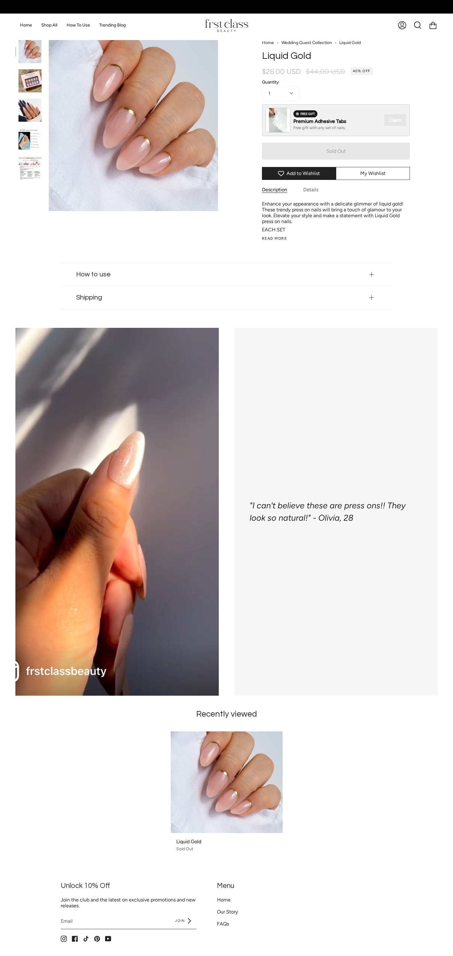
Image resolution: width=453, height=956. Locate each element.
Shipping (89, 297)
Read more (274, 238)
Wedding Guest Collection (306, 42)
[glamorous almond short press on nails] (30, 110)
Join (180, 921)
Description (274, 190)
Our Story (227, 912)
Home (268, 42)
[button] (49, 25)
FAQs (223, 924)
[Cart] (433, 25)
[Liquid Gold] (226, 782)
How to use (93, 274)
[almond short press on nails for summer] (30, 80)
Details (310, 190)
